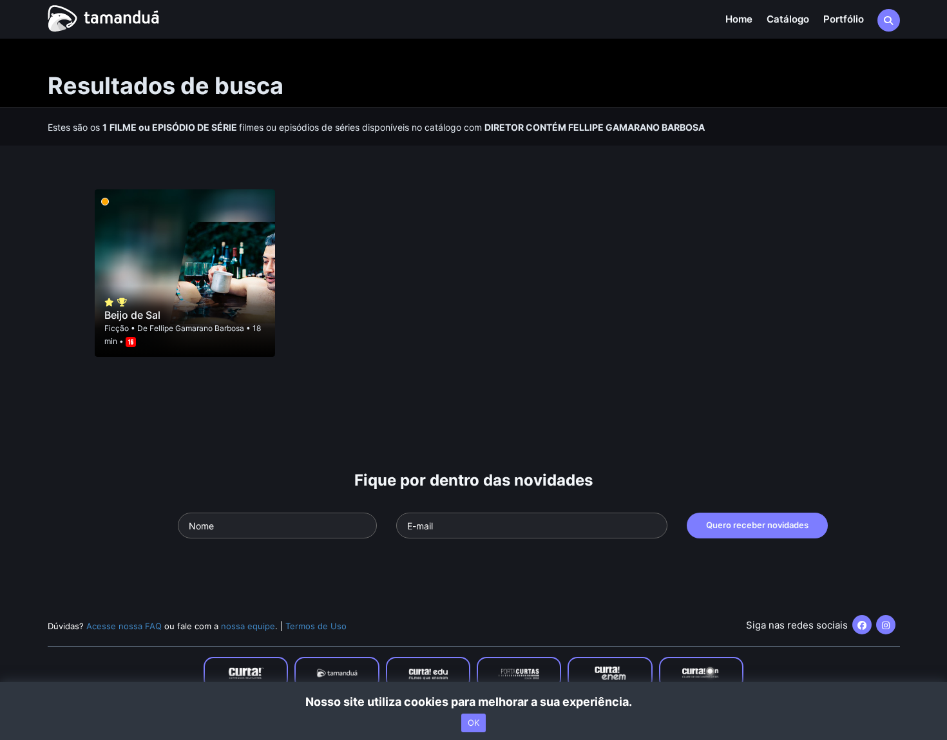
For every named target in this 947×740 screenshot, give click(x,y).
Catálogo (788, 19)
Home (738, 19)
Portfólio (843, 19)
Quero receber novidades (757, 525)
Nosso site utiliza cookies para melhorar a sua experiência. (473, 701)
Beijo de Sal (132, 314)
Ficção (116, 328)
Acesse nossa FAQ (124, 626)
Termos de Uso (316, 626)
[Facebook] (862, 624)
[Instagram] (885, 624)
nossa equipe (248, 626)
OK (473, 722)
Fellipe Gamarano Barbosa (196, 328)
